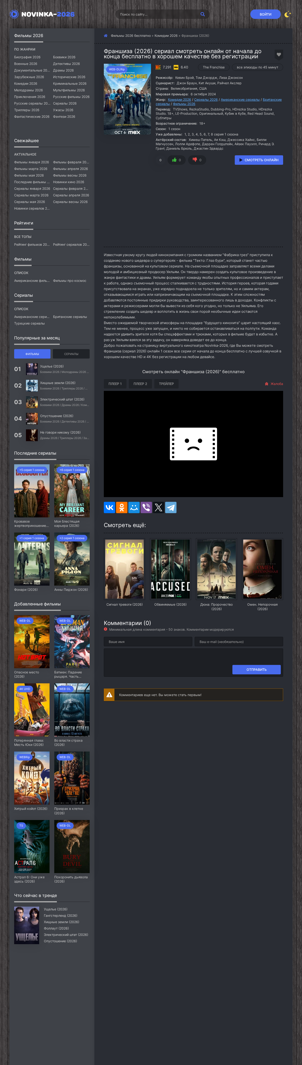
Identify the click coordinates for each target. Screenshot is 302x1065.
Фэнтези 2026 (64, 116)
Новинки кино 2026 (68, 182)
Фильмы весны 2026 (70, 175)
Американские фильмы (32, 281)
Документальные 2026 (32, 70)
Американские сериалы (240, 99)
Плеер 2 (140, 384)
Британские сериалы (70, 317)
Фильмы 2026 (184, 104)
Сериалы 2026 (206, 99)
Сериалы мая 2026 (29, 202)
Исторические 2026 (69, 77)
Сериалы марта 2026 (31, 195)
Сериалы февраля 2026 (71, 188)
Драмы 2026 (63, 70)
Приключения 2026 (29, 97)
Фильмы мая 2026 (29, 175)
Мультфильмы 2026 (69, 90)
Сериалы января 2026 (32, 188)
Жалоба (277, 384)
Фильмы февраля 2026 (71, 162)
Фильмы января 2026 (31, 162)
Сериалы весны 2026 (70, 202)
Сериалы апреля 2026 (71, 195)
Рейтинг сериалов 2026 (71, 244)
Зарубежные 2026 (29, 77)
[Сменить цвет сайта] (288, 14)
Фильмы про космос (69, 281)
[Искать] (203, 14)
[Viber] (146, 507)
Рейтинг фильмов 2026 (32, 244)
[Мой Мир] (134, 507)
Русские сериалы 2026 (32, 103)
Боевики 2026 (64, 57)
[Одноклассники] (121, 507)
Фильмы (32, 354)
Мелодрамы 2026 (28, 90)
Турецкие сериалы (29, 323)
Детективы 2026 (66, 64)
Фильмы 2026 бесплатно (131, 36)
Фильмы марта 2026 (30, 169)
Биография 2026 (27, 57)
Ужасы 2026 (63, 110)
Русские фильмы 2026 (71, 97)
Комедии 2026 (166, 36)
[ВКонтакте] (109, 507)
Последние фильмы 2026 (32, 182)
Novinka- (48, 14)
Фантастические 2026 (32, 116)
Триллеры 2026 (26, 110)
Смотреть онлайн (261, 160)
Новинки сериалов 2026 (32, 208)
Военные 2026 (25, 64)
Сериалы (71, 354)
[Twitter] (158, 507)
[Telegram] (170, 507)
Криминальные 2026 (70, 83)
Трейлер (166, 384)
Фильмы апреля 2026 (70, 169)
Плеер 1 (115, 384)
